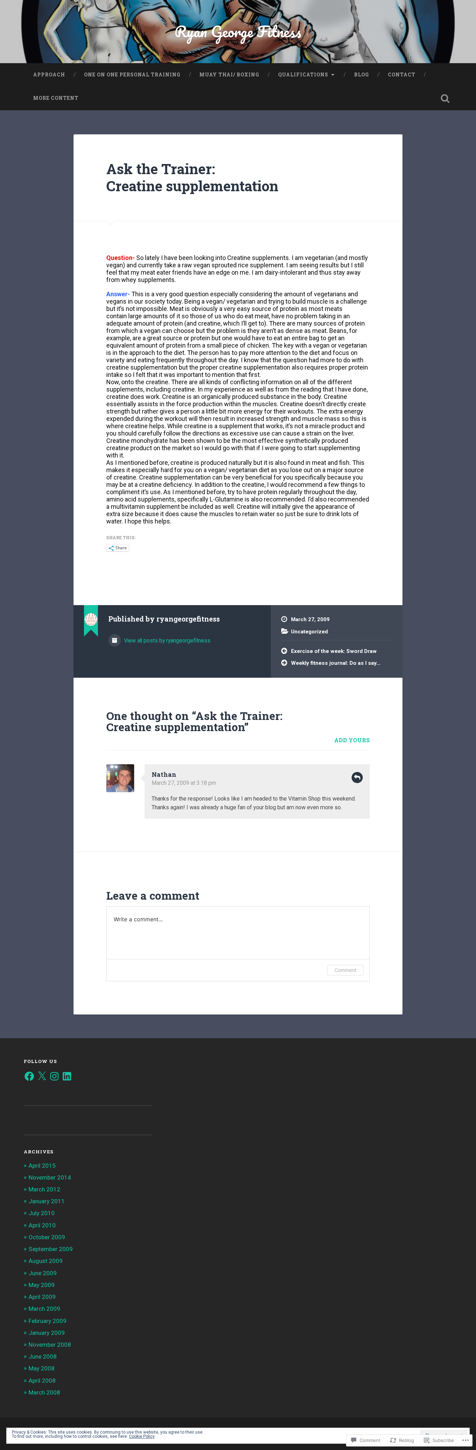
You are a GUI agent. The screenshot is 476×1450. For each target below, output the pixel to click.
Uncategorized (309, 632)
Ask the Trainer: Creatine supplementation (192, 177)
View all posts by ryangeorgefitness (166, 640)
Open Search (445, 98)
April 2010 (42, 1225)
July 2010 (42, 1213)
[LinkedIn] (66, 1076)
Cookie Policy (142, 1436)
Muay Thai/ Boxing (229, 75)
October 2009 (47, 1237)
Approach (49, 75)
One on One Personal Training (132, 75)
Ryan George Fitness (238, 31)
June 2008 (43, 1356)
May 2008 (42, 1368)
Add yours (352, 740)
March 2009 (44, 1308)
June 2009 (43, 1273)
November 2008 (50, 1344)
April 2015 (42, 1165)
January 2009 (47, 1332)
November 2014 (50, 1177)
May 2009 (42, 1284)
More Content (55, 98)
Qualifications (303, 75)
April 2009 (42, 1296)
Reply (357, 777)
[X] (41, 1076)
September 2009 (51, 1248)
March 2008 (44, 1392)
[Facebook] (29, 1076)
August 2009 (46, 1260)
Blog (361, 75)
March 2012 (44, 1189)
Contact (401, 75)
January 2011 (47, 1201)
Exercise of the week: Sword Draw (334, 651)
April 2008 (42, 1380)
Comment (345, 970)
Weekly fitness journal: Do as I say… (336, 663)
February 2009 (48, 1320)
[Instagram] (54, 1076)
